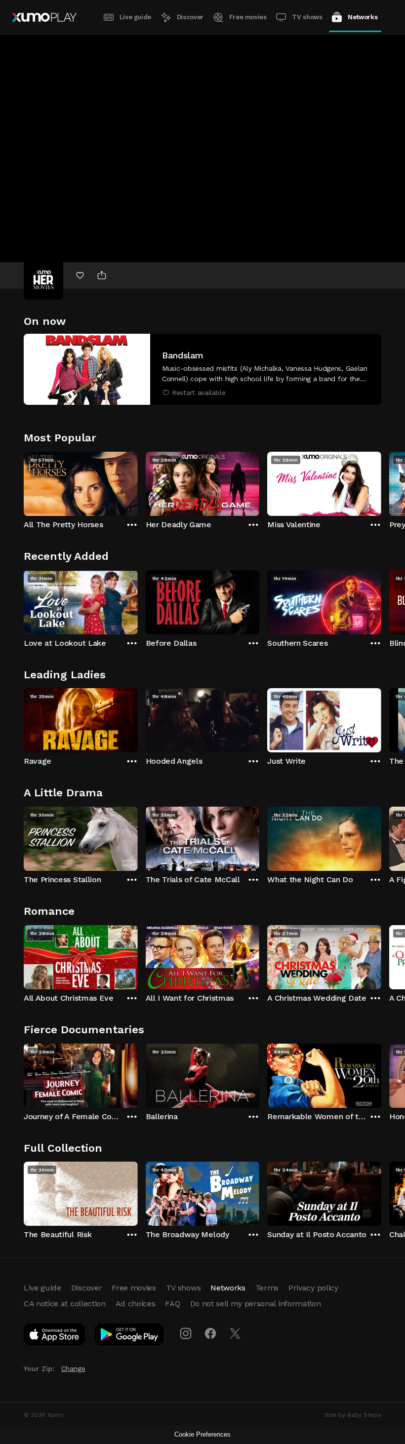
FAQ (172, 1303)
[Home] (44, 17)
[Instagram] (185, 1333)
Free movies (248, 17)
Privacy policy (313, 1287)
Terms (267, 1287)
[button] (202, 369)
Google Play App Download (129, 1336)
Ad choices (136, 1303)
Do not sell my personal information (255, 1303)
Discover (190, 17)
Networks (362, 17)
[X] (235, 1333)
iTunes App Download (55, 1336)
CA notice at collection (65, 1303)
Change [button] (73, 1368)
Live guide (135, 17)
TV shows (307, 17)
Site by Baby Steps (352, 1414)
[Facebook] (210, 1333)
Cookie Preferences (202, 1434)
